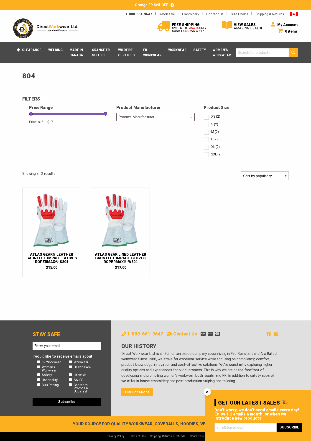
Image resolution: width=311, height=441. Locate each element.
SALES (78, 380)
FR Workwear (152, 52)
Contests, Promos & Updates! (81, 388)
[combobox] (155, 117)
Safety (199, 50)
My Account (287, 25)
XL (215, 147)
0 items (291, 31)
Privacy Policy (115, 436)
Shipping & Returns (270, 14)
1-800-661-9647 (138, 14)
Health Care (82, 367)
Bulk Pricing (50, 385)
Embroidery (190, 14)
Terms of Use (137, 436)
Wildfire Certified (126, 52)
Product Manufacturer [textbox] (136, 117)
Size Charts (239, 14)
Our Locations (137, 392)
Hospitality (50, 380)
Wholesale (167, 14)
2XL (216, 154)
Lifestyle (80, 375)
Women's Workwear (222, 52)
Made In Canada (76, 52)
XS (215, 116)
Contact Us (215, 14)
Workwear (177, 50)
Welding (55, 50)
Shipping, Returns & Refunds (167, 436)
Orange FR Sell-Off (101, 52)
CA (294, 14)
